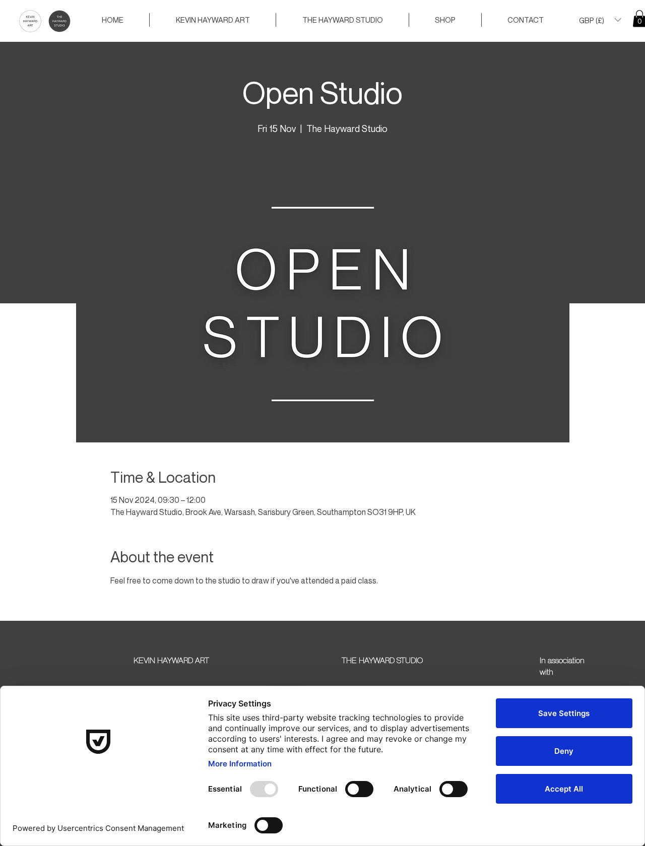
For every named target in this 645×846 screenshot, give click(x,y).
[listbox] (599, 20)
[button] (599, 20)
